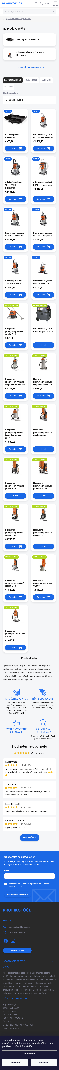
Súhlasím (44, 1062)
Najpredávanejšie (12, 80)
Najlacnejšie (31, 80)
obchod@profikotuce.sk (19, 927)
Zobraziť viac (29, 837)
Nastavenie (29, 1053)
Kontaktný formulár (17, 950)
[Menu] (55, 3)
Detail (43, 345)
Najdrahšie (46, 80)
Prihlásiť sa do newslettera (17, 894)
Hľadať (52, 11)
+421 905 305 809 (17, 933)
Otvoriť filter (14, 100)
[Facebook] (5, 940)
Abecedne (8, 87)
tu (32, 1046)
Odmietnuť (15, 1062)
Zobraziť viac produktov (29, 67)
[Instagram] (12, 940)
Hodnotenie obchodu (29, 746)
